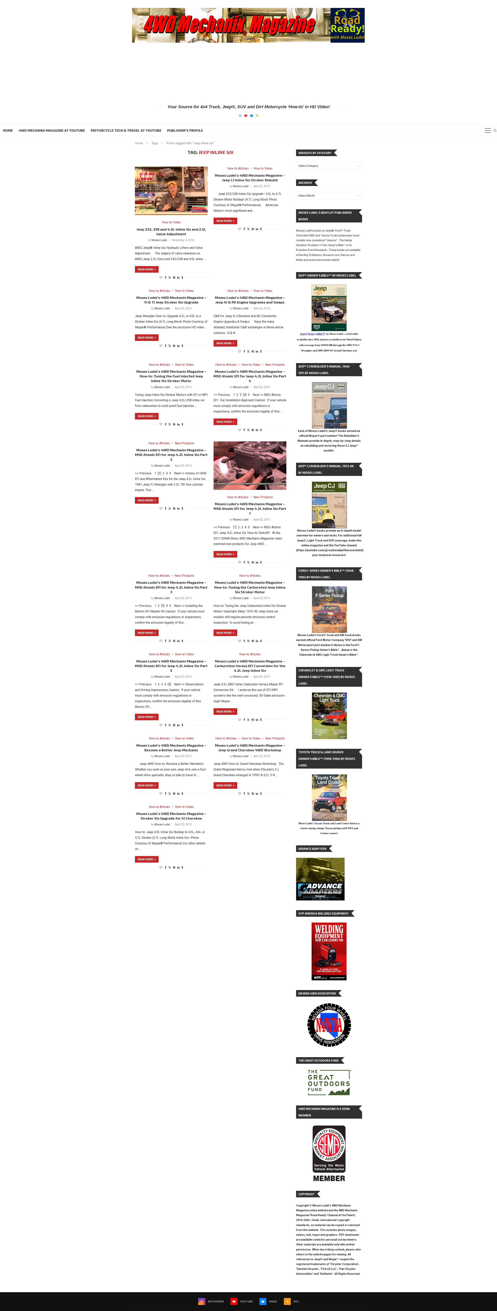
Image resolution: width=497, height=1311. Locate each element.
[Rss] (257, 115)
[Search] (495, 130)
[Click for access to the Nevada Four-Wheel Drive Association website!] (329, 1005)
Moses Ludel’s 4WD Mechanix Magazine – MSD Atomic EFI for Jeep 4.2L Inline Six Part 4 (250, 376)
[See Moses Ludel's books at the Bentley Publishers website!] (329, 589)
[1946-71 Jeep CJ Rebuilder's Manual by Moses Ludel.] (329, 385)
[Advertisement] (248, 73)
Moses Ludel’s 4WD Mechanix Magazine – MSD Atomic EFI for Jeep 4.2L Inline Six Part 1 (250, 508)
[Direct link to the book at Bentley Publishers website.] (329, 287)
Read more (145, 269)
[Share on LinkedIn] (178, 277)
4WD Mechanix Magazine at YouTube (52, 130)
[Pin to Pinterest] (174, 277)
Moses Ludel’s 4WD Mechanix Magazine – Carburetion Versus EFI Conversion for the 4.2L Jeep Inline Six (250, 666)
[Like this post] (161, 277)
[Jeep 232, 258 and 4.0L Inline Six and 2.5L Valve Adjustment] (171, 191)
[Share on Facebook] (165, 277)
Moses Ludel (159, 240)
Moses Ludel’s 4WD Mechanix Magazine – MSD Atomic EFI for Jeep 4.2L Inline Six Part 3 (171, 587)
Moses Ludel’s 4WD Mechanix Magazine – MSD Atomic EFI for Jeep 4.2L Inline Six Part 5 (171, 666)
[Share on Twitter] (169, 277)
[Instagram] (240, 115)
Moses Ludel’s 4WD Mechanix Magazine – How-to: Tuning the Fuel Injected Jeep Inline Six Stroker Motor (171, 376)
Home (8, 130)
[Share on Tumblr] (182, 277)
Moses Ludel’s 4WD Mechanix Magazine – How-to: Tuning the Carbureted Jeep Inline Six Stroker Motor (250, 587)
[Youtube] (245, 115)
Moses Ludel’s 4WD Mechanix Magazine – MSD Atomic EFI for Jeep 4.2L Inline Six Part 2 (171, 455)
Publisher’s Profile (185, 130)
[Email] (251, 115)
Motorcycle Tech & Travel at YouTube (126, 130)
